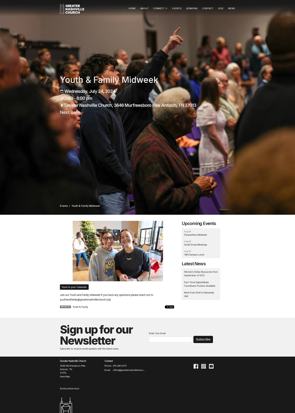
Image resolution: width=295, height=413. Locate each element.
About (144, 8)
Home (132, 8)
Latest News (194, 263)
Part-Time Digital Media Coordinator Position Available (199, 284)
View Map (65, 376)
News (231, 8)
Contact (207, 8)
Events (176, 8)
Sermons (192, 8)
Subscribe (203, 339)
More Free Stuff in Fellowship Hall (199, 294)
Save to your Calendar (74, 287)
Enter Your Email (157, 333)
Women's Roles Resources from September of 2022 (201, 273)
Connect (159, 8)
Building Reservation (69, 388)
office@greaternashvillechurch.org (129, 370)
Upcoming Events (199, 223)
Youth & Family (80, 306)
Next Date (70, 112)
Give (221, 8)
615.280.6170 (120, 365)
